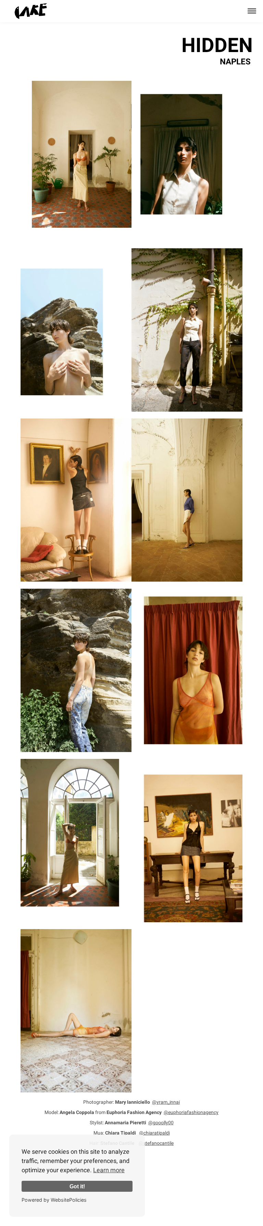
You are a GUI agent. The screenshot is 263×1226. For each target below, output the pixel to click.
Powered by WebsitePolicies (54, 1200)
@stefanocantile (156, 1143)
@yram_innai (166, 1102)
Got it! (77, 1186)
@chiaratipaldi (154, 1133)
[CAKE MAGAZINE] (31, 11)
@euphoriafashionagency (191, 1112)
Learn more (109, 1170)
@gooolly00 (161, 1122)
